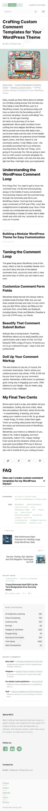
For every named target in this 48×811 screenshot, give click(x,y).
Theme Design (26, 512)
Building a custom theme (26, 496)
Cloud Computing (12, 618)
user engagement (34, 504)
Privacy (6, 802)
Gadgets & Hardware (28, 578)
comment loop (35, 523)
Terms (5, 797)
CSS (16, 512)
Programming (11, 633)
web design (37, 515)
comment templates (23, 517)
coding (41, 510)
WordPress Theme (22, 510)
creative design (21, 507)
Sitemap (6, 793)
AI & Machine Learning (15, 614)
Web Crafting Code (13, 44)
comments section (38, 520)
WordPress (19, 504)
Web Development (22, 515)
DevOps (8, 626)
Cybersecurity (11, 578)
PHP (33, 510)
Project (6, 783)
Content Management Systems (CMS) (31, 499)
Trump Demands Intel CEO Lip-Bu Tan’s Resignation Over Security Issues (21, 587)
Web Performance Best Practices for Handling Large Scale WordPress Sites (27, 539)
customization (21, 520)
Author (6, 788)
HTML (33, 507)
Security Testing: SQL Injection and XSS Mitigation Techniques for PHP (19, 559)
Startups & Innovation (14, 637)
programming (20, 523)
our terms (28, 732)
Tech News (9, 581)
